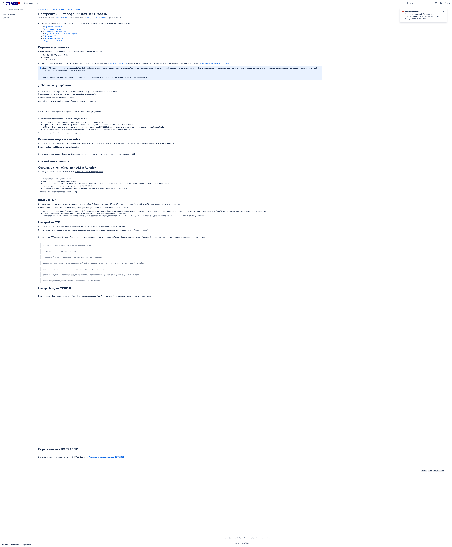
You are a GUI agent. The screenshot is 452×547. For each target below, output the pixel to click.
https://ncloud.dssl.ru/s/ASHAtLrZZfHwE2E (215, 63)
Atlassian (242, 543)
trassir (424, 471)
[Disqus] (241, 501)
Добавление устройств (53, 29)
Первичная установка (53, 27)
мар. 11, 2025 (90, 18)
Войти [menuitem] (447, 3)
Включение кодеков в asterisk (56, 31)
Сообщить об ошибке (251, 538)
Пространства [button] (30, 3)
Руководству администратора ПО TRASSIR (106, 457)
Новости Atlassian (267, 538)
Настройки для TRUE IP (53, 38)
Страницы (42, 9)
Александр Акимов (61, 18)
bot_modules (439, 471)
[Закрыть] (443, 11)
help (430, 471)
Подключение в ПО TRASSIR (55, 41)
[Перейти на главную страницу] (13, 3)
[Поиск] (408, 3)
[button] (2, 3)
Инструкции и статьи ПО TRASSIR (66, 9)
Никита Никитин (101, 18)
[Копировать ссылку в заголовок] (69, 48)
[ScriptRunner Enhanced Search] (436, 3)
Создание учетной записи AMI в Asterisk (60, 34)
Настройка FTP (50, 36)
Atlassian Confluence (230, 538)
